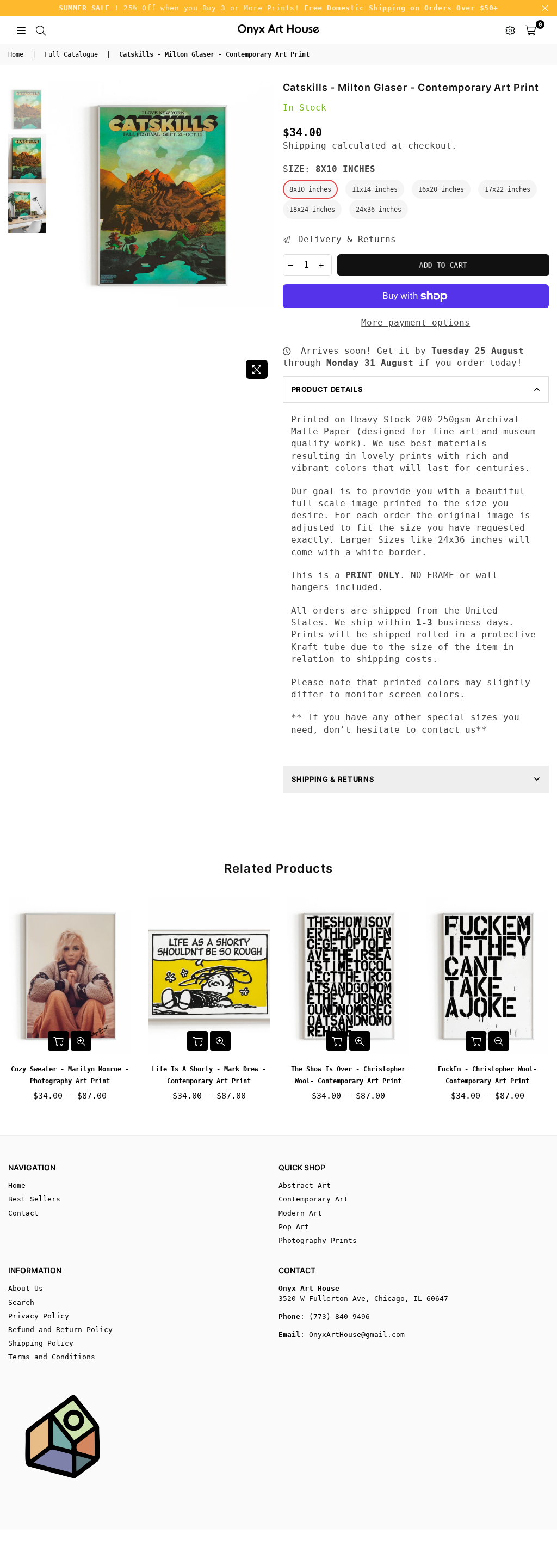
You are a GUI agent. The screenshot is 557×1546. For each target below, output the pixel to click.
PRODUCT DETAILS (327, 389)
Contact (23, 1213)
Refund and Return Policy (60, 1330)
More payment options (415, 322)
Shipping (304, 145)
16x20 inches (441, 189)
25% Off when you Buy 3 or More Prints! (278, 8)
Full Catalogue (71, 54)
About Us (25, 1288)
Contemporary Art (313, 1199)
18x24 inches (312, 209)
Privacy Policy (38, 1316)
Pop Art (293, 1227)
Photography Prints (317, 1240)
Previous (57, 232)
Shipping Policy (40, 1343)
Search (21, 1302)
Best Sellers (34, 1199)
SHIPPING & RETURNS (333, 779)
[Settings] (510, 30)
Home (15, 54)
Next (265, 232)
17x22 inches (507, 189)
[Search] (41, 30)
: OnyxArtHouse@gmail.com (352, 1334)
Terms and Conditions (51, 1357)
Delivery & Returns (344, 239)
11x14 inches (375, 189)
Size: (329, 169)
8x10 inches (310, 189)
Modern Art (300, 1213)
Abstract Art (304, 1185)
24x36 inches (378, 209)
